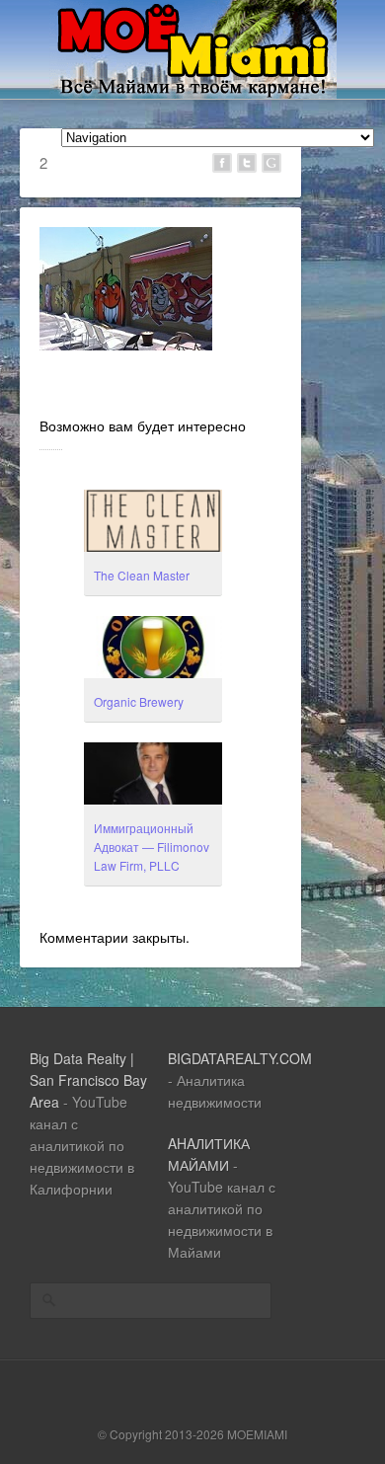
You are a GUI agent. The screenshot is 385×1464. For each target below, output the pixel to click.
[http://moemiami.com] (193, 93)
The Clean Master (142, 575)
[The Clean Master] (153, 523)
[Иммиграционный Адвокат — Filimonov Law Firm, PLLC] (153, 775)
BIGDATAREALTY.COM (240, 1058)
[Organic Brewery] (153, 649)
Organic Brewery (139, 701)
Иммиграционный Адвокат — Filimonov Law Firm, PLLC (151, 846)
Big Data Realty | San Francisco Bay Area (88, 1080)
